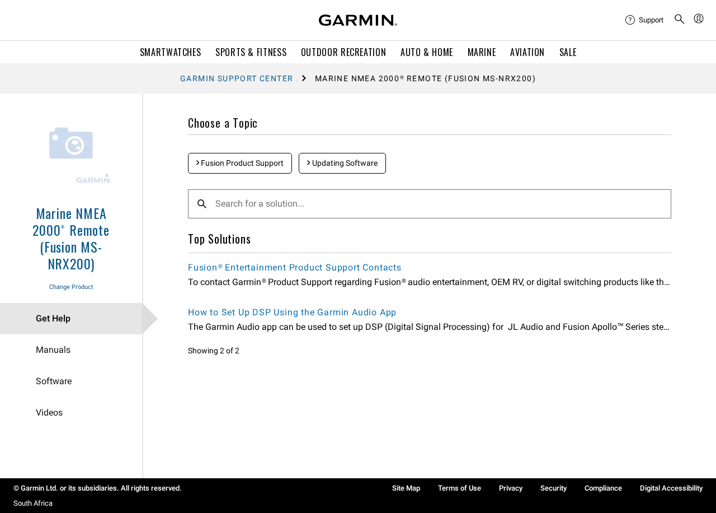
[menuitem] (645, 20)
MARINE (482, 52)
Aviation (527, 52)
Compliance (603, 488)
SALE (568, 52)
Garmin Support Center (236, 78)
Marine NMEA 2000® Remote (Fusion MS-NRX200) (71, 238)
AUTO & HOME (427, 52)
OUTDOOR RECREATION (344, 52)
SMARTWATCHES (170, 52)
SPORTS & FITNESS (250, 52)
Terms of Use (459, 488)
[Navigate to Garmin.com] (358, 20)
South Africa (33, 503)
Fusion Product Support (241, 162)
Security (553, 488)
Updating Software (344, 162)
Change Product (71, 287)
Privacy (510, 488)
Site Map (406, 488)
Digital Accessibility (671, 488)
